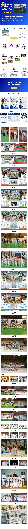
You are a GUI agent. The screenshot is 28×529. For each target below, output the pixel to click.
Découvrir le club (7, 12)
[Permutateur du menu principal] (26, 1)
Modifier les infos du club (14, 38)
